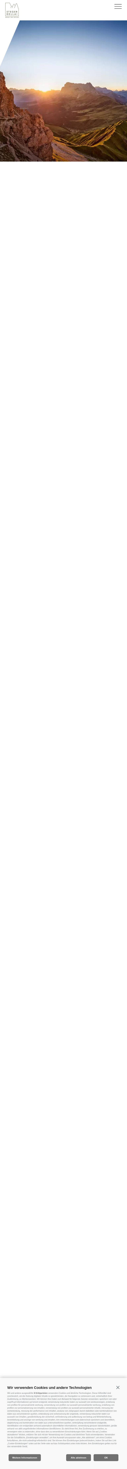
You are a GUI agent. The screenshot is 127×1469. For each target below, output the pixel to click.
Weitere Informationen (24, 1457)
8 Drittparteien (40, 1393)
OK (106, 1457)
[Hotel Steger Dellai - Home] (12, 11)
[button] (118, 1387)
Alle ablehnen (78, 1457)
